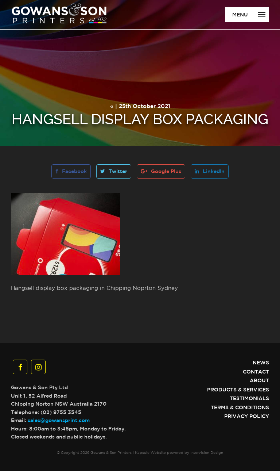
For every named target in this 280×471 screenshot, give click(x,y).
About (259, 380)
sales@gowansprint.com (59, 420)
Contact (256, 372)
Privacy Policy (246, 416)
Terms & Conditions (240, 407)
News (261, 362)
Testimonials (249, 398)
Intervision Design (206, 452)
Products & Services (238, 389)
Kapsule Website (150, 452)
